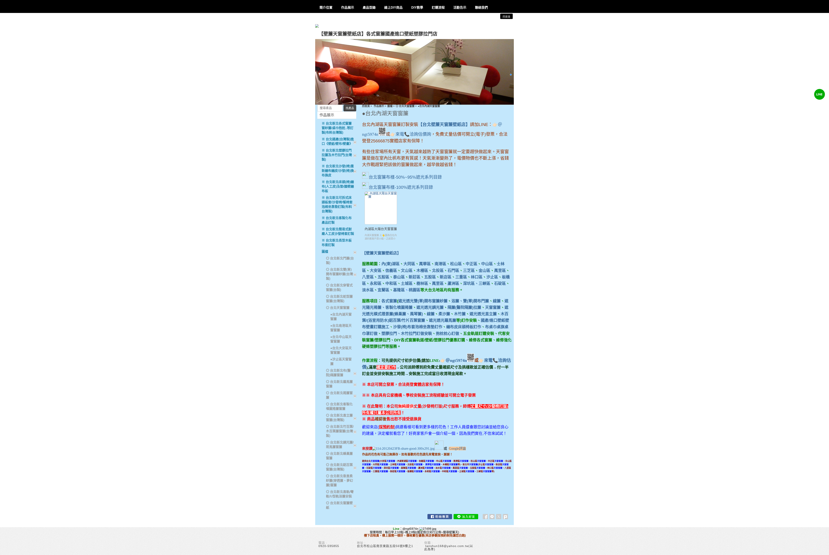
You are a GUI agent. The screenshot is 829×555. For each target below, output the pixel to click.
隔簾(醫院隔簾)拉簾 (464, 307)
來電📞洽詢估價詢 (413, 134)
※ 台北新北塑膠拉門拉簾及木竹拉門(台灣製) (337, 154)
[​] (439, 448)
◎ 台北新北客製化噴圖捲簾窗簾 (339, 406)
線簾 (497, 301)
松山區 (456, 264)
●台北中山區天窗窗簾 (341, 339)
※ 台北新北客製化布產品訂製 (337, 220)
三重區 (461, 277)
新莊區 (414, 277)
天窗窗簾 (493, 307)
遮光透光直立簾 (483, 314)
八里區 (368, 277)
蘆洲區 (453, 283)
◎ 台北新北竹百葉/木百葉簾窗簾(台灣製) (340, 431)
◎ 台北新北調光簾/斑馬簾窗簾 (340, 444)
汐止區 (492, 277)
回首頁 (366, 106)
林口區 (477, 277)
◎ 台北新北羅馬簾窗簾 (339, 384)
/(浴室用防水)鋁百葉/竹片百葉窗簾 (395, 320)
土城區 (407, 283)
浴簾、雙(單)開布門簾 (470, 301)
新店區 (445, 277)
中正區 (471, 264)
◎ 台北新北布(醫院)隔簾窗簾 (338, 373)
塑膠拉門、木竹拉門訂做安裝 (406, 333)
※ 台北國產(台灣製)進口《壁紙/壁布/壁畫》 (338, 141)
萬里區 (500, 270)
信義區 (391, 270)
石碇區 (500, 283)
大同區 (409, 264)
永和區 (375, 283)
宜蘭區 (383, 290)
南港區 (440, 264)
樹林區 (422, 283)
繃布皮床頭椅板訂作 (463, 327)
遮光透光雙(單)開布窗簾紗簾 (423, 301)
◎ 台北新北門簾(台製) (340, 260)
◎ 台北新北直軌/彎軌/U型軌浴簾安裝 (340, 494)
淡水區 (368, 290)
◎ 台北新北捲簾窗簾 (339, 395)
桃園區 (414, 290)
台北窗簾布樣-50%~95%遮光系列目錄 (405, 177)
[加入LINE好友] (466, 516)
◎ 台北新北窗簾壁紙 (339, 505)
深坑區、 (471, 283)
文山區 (407, 270)
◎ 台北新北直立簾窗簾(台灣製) (339, 417)
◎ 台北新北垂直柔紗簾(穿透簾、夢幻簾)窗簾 (339, 480)
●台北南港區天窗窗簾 (341, 328)
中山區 (487, 264)
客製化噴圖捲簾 (399, 307)
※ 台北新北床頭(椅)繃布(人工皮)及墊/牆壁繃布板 (338, 186)
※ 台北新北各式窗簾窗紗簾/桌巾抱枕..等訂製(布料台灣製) (337, 127)
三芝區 (469, 270)
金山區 (484, 270)
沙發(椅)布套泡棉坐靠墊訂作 (417, 327)
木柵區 (422, 270)
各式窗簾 (389, 301)
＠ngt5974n (456, 360)
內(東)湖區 (390, 264)
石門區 (453, 270)
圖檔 (389, 106)
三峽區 (484, 283)
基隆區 (399, 290)
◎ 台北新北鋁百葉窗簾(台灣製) (339, 467)
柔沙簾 (444, 314)
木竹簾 (460, 314)
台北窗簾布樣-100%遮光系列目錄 (401, 187)
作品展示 (379, 106)
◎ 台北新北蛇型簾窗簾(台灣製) (339, 299)
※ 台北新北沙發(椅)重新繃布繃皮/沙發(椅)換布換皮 (338, 170)
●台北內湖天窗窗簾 (341, 316)
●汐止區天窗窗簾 (341, 361)
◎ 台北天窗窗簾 (405, 106)
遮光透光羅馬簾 (442, 320)
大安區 (375, 270)
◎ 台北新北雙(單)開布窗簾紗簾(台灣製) (339, 274)
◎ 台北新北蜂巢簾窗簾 (339, 456)
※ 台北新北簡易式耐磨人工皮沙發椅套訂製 (338, 231)
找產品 (350, 108)
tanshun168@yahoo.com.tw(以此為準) (448, 547)
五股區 (383, 277)
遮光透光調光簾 (430, 307)
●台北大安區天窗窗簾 (341, 350)
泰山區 (399, 277)
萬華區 (425, 264)
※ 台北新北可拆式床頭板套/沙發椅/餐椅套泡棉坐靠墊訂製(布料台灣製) (337, 204)
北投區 (438, 270)
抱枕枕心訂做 (447, 333)
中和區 (391, 283)
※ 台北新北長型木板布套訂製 (337, 242)
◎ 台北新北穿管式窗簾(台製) (339, 287)
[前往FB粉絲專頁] (439, 516)
